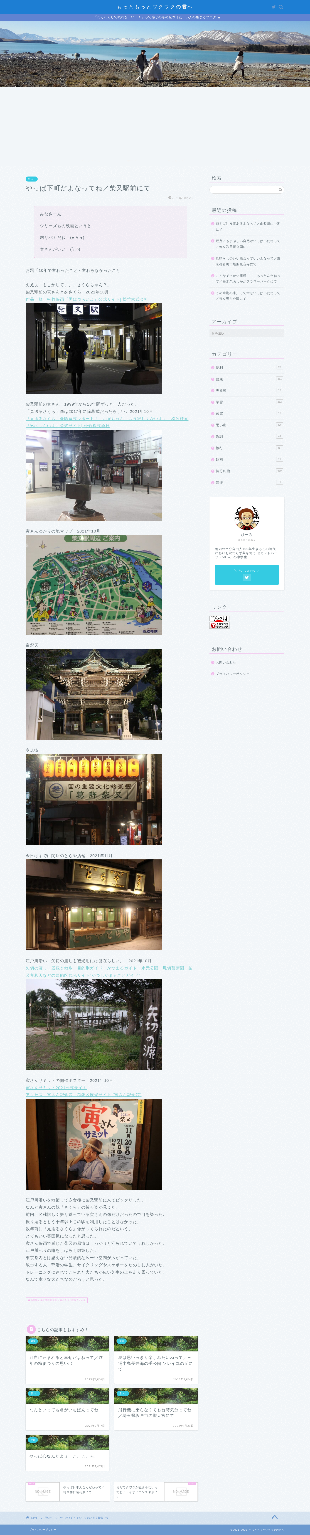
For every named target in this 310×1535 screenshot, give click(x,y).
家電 (248, 413)
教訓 (248, 437)
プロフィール (90, 161)
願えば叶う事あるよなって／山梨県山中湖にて (248, 226)
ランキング (176, 161)
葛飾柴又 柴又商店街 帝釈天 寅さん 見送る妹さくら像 (58, 1300)
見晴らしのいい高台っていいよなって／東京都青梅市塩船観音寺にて (248, 261)
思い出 (31, 179)
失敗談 (248, 390)
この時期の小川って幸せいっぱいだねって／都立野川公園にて (248, 296)
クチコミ (219, 161)
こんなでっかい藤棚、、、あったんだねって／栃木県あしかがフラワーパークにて (248, 278)
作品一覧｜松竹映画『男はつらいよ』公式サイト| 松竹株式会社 (87, 299)
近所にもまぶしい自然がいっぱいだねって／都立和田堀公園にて (248, 244)
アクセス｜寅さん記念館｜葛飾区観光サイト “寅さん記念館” (84, 1095)
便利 (248, 367)
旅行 (249, 448)
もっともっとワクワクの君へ (155, 6)
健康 (249, 379)
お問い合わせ (263, 161)
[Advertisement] (155, 121)
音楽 (248, 483)
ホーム (47, 161)
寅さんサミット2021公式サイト (56, 1088)
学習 (249, 402)
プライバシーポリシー (233, 674)
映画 (248, 460)
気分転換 (249, 471)
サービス (133, 161)
